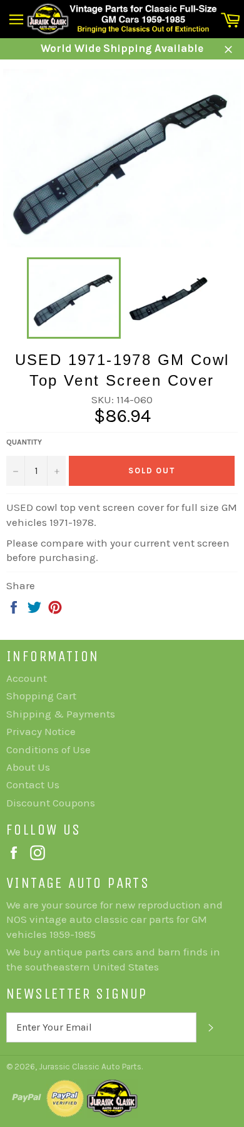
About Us (28, 767)
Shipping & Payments (60, 714)
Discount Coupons (50, 802)
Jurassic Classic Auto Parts (90, 1066)
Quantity (24, 442)
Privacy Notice (41, 731)
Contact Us (32, 784)
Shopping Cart (41, 695)
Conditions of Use (48, 749)
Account (26, 678)
